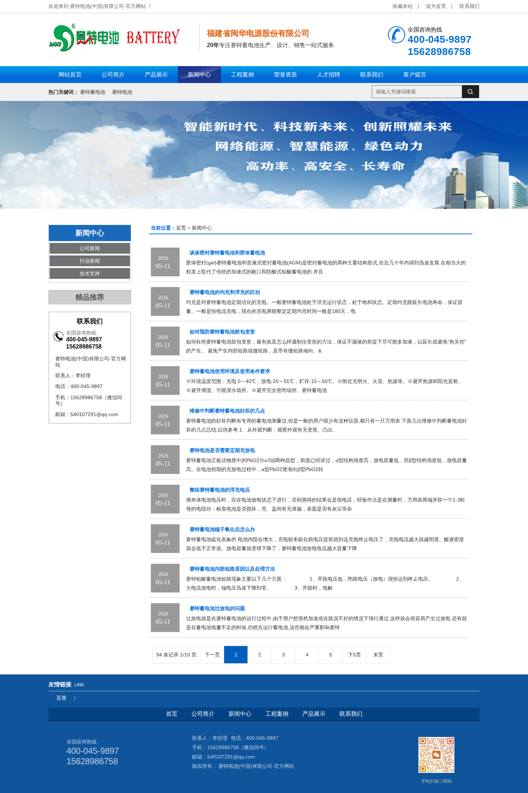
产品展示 (313, 714)
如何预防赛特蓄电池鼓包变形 (222, 332)
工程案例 (276, 714)
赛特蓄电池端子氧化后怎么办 (222, 529)
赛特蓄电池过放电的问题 (217, 608)
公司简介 (202, 714)
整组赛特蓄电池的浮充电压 (220, 490)
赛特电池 (122, 92)
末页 (378, 655)
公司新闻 (90, 248)
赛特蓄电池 (92, 92)
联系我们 (469, 6)
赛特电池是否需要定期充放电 (222, 450)
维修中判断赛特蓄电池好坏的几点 (227, 411)
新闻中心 (202, 228)
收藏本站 (403, 6)
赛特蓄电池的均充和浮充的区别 (225, 292)
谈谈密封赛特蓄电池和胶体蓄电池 (227, 252)
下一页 (212, 655)
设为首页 (436, 6)
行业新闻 (90, 261)
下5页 (354, 655)
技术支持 (90, 273)
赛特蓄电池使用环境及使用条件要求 (230, 371)
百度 (61, 698)
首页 (181, 228)
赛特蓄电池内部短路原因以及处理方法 (232, 569)
